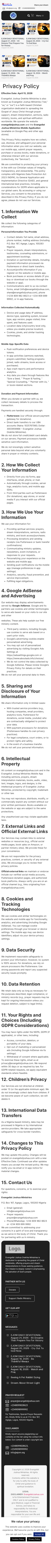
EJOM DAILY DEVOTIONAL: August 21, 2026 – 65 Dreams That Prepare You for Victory (13, 42)
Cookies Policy (18, 1539)
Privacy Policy (34, 1539)
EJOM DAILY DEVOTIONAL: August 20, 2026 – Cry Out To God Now (38, 41)
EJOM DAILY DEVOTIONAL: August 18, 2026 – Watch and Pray (38, 73)
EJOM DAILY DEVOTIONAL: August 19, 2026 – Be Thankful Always (13, 73)
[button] (29, 15)
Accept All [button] (39, 1534)
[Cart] (32, 15)
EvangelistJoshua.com (34, 1494)
